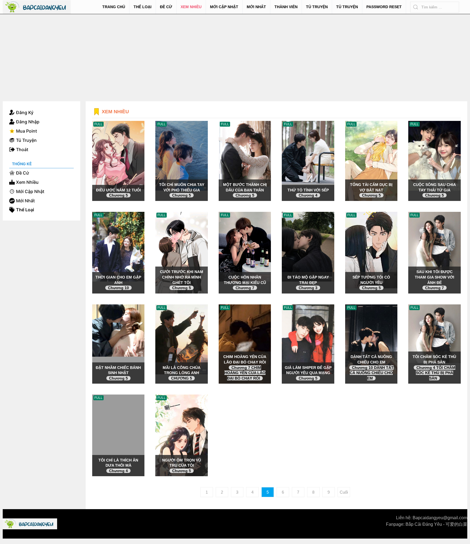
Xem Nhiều (191, 7)
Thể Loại (142, 7)
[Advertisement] (235, 55)
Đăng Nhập (27, 121)
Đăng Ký (24, 112)
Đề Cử (166, 7)
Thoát (22, 149)
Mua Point (26, 131)
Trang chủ (113, 7)
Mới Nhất (256, 7)
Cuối (344, 492)
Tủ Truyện (317, 7)
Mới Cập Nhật (224, 7)
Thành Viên (286, 7)
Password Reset (384, 7)
